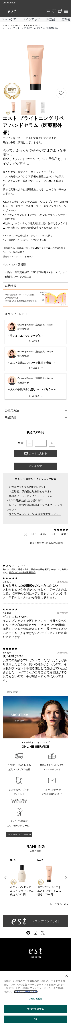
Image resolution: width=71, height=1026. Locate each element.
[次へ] (65, 877)
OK (35, 1019)
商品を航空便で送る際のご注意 (46, 542)
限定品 (50, 19)
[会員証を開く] (48, 11)
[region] (35, 998)
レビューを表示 (39, 534)
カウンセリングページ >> (19, 834)
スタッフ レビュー (18, 314)
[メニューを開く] (66, 11)
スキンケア (9, 19)
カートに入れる (37, 453)
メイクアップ (31, 19)
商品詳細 (10, 417)
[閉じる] (67, 976)
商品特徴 (10, 285)
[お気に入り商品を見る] (54, 11)
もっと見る (55, 904)
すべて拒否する (35, 1009)
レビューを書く (60, 534)
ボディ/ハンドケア (31, 25)
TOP (5, 25)
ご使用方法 (12, 410)
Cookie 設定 (35, 998)
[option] (22, 877)
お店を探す (35, 466)
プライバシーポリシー (26, 991)
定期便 (66, 19)
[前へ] (5, 877)
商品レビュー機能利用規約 (22, 572)
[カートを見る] (60, 11)
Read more (12, 692)
